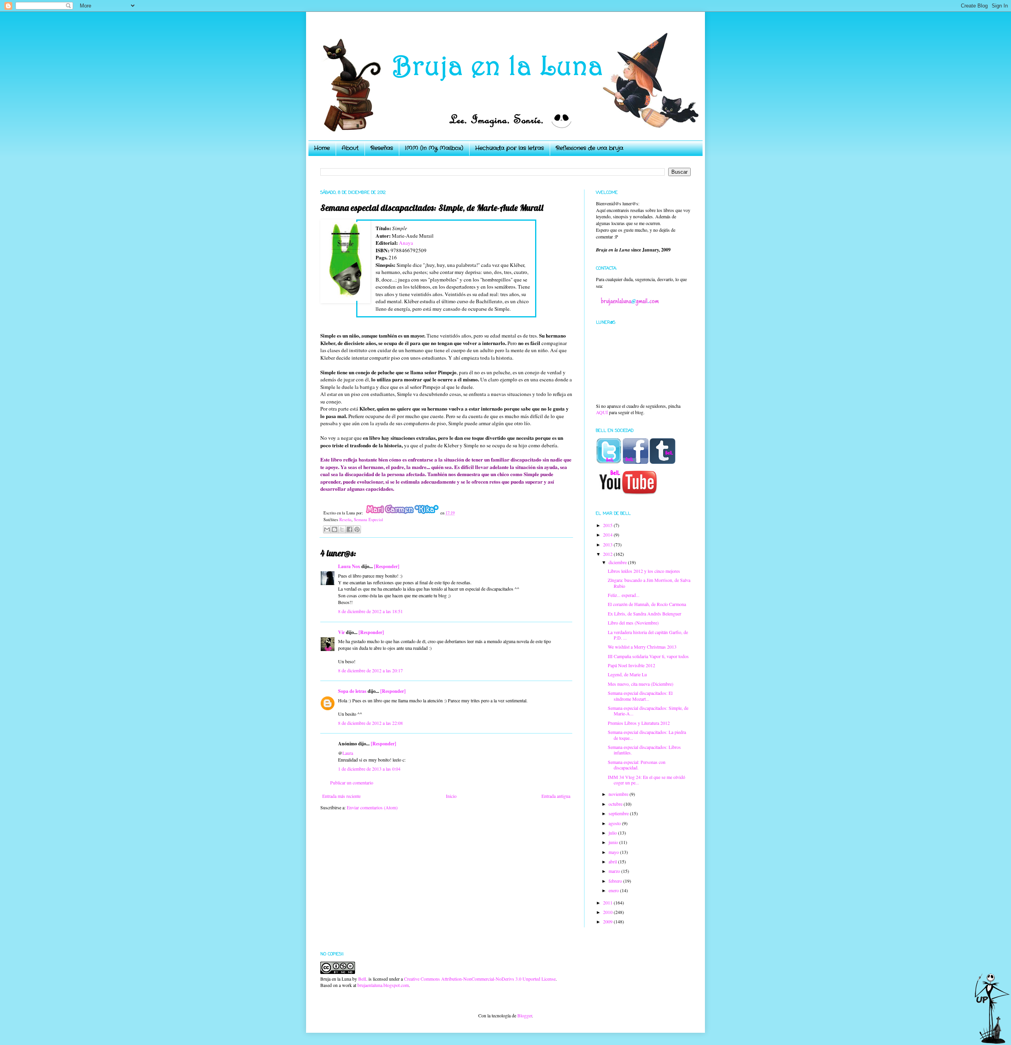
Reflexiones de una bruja (589, 148)
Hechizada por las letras (509, 148)
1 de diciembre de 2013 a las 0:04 (369, 768)
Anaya (406, 242)
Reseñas (381, 148)
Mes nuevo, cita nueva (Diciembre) (640, 684)
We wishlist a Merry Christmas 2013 (642, 647)
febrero (616, 881)
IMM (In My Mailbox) (434, 148)
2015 (608, 525)
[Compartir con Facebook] (349, 529)
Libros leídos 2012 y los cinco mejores (644, 571)
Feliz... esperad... (623, 595)
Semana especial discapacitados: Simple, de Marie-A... (648, 711)
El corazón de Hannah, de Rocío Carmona (647, 604)
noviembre (619, 794)
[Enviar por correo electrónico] (327, 529)
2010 (608, 912)
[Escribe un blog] (334, 529)
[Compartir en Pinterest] (357, 529)
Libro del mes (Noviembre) (633, 622)
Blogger (524, 1015)
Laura (347, 753)
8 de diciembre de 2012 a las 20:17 (370, 670)
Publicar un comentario (351, 782)
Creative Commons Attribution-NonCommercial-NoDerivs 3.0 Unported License (480, 979)
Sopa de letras (352, 691)
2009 (608, 921)
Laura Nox (349, 566)
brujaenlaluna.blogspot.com (383, 985)
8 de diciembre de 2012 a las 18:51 (370, 611)
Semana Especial (368, 519)
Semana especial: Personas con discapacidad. (636, 765)
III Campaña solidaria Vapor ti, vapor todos (648, 656)
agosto (615, 823)
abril (613, 861)
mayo (614, 852)
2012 (608, 554)
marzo (615, 871)
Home (322, 148)
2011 (608, 902)
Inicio (451, 796)
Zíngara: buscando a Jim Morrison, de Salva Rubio (649, 583)
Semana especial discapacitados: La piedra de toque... (647, 735)
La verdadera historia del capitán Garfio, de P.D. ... (648, 635)
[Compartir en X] (342, 529)
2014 (608, 534)
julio (613, 832)
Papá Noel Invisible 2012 (631, 665)
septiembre (619, 813)
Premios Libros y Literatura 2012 (639, 723)
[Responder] (386, 566)
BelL (362, 979)
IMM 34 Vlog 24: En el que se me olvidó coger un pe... (646, 780)
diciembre (618, 562)
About (350, 148)
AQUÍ (602, 412)
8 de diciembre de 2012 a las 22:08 (370, 723)
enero (614, 890)
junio (614, 842)
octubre (616, 804)
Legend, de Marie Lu (627, 674)
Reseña (345, 519)
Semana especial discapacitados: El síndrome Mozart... (640, 696)
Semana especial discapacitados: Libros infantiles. (644, 750)
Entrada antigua (555, 796)
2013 (608, 544)
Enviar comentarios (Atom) (372, 807)
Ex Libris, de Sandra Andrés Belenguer (644, 613)
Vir (341, 632)
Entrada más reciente (341, 796)
